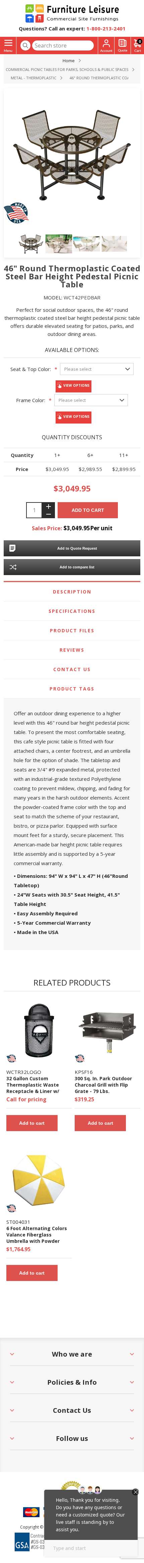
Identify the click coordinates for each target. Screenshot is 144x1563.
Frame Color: (30, 400)
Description (72, 591)
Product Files (72, 630)
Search (25, 45)
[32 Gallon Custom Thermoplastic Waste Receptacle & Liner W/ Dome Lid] (39, 1031)
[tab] (72, 592)
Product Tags (72, 688)
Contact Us (72, 669)
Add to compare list (77, 567)
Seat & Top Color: (30, 369)
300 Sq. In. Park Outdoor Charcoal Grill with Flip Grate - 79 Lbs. (103, 1084)
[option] (31, 244)
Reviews (72, 650)
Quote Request (122, 46)
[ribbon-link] (11, 1058)
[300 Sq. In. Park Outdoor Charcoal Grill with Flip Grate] (107, 1031)
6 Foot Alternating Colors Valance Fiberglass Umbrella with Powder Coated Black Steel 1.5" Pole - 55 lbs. (36, 1241)
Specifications (72, 611)
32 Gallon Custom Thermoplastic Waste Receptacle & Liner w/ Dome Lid (32, 1088)
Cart (140, 41)
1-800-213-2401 (106, 28)
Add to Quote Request (77, 548)
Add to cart (88, 510)
